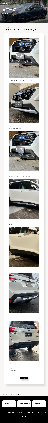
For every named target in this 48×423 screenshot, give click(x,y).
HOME (9, 3)
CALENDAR (22, 3)
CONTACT (42, 3)
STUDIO (13, 3)
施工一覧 (7, 394)
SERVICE (17, 3)
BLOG (37, 3)
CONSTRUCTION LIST (30, 3)
